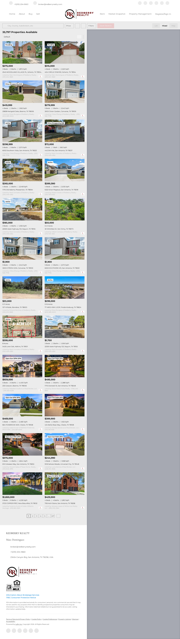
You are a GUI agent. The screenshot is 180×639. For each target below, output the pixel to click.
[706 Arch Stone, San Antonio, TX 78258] (64, 483)
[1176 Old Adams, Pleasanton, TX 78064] (22, 170)
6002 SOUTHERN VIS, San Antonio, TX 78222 (62, 268)
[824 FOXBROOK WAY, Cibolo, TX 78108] (22, 405)
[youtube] (162, 3)
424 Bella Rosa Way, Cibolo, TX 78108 (59, 425)
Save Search (106, 26)
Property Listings (64, 619)
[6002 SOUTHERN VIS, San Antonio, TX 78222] (64, 248)
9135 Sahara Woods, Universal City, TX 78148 (62, 464)
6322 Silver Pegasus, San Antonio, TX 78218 (61, 190)
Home (12, 14)
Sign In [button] (167, 14)
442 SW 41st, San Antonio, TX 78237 (58, 150)
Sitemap (75, 619)
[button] (5, 26)
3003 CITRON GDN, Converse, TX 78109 (17, 268)
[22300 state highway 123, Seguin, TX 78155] (22, 209)
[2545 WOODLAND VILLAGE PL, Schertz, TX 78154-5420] (22, 52)
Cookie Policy (36, 619)
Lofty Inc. (18, 624)
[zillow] (151, 3)
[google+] (167, 3)
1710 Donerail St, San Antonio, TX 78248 (60, 386)
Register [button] (159, 14)
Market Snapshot (116, 14)
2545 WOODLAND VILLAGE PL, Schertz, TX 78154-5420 (24, 72)
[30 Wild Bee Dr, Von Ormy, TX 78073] (64, 209)
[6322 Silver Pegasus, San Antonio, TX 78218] (64, 170)
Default (7, 37)
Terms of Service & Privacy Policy (18, 619)
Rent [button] (102, 14)
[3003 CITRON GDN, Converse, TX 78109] (22, 248)
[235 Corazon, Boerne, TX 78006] (22, 366)
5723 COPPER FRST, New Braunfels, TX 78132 (19, 503)
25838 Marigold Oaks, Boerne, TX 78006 (18, 111)
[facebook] (140, 3)
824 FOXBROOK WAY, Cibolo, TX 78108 (17, 425)
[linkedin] (145, 3)
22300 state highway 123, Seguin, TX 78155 (18, 229)
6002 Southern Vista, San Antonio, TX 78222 (19, 150)
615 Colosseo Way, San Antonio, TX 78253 (18, 464)
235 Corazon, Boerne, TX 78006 (14, 386)
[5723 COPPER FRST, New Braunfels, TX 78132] (22, 483)
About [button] (22, 14)
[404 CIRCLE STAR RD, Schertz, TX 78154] (64, 52)
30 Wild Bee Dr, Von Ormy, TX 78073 (59, 229)
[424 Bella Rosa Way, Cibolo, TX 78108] (64, 405)
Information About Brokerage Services (22, 595)
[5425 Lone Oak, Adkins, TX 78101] (22, 327)
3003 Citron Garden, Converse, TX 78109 (60, 111)
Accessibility (10, 621)
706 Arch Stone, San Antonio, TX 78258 (60, 503)
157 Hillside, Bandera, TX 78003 (14, 307)
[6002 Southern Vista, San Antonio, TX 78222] (22, 131)
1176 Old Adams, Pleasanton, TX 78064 (17, 190)
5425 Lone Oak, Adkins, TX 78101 (15, 346)
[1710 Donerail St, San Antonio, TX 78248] (64, 366)
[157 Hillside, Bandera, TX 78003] (22, 287)
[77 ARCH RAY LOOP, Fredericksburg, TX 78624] (64, 287)
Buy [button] (31, 14)
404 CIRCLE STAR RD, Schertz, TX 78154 (60, 72)
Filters (91, 26)
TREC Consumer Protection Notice (21, 597)
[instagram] (156, 3)
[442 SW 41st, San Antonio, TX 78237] (64, 131)
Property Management (140, 14)
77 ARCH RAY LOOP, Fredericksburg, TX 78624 (63, 307)
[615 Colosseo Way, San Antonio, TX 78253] (22, 444)
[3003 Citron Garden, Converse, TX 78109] (64, 91)
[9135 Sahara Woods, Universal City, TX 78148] (64, 444)
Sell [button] (38, 14)
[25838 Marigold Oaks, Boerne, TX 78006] (22, 91)
